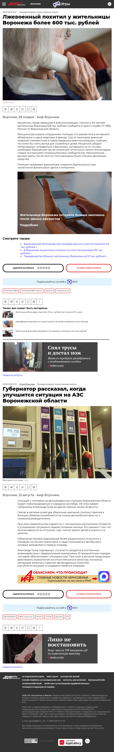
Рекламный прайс (96, 680)
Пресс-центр (52, 677)
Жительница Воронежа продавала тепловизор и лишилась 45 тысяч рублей (51, 331)
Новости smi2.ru (12, 375)
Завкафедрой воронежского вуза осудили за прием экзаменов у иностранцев (51, 321)
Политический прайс (32, 684)
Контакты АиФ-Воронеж (74, 680)
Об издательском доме (33, 677)
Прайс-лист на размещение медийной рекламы (66, 684)
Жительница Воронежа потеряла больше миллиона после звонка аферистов (62, 217)
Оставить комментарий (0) (89, 268)
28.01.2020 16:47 (10, 12)
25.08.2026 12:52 (10, 384)
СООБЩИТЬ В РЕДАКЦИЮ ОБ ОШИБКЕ (38, 687)
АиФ (26, 480)
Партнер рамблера (48, 741)
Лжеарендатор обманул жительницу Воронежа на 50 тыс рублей (64, 256)
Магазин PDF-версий (69, 677)
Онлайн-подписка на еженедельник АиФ (41, 680)
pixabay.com (8, 102)
